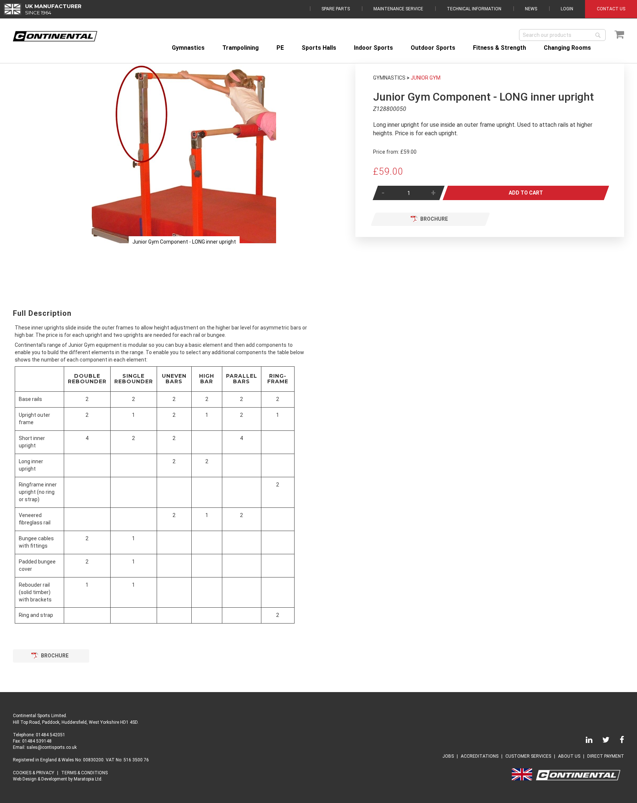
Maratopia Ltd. (88, 779)
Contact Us (611, 8)
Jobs (448, 756)
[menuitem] (188, 48)
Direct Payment (605, 756)
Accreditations (479, 756)
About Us (569, 756)
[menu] (395, 48)
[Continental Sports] (55, 36)
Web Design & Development (40, 779)
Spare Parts (335, 8)
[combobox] (562, 35)
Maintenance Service (398, 8)
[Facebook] (617, 741)
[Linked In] (584, 741)
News (531, 8)
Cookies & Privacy (33, 772)
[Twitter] (602, 741)
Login (567, 8)
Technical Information (474, 8)
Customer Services (528, 756)
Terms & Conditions (84, 772)
